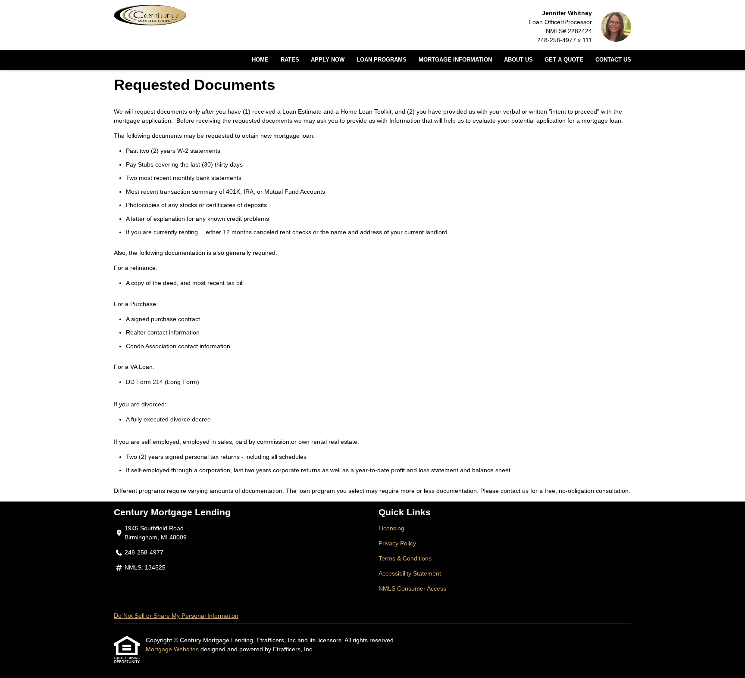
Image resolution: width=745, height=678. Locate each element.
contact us (515, 490)
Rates (290, 60)
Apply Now (327, 60)
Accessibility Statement (410, 573)
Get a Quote (564, 60)
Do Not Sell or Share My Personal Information (176, 615)
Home (260, 60)
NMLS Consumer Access (412, 588)
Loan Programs (382, 60)
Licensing (391, 528)
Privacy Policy (397, 543)
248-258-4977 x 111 (564, 40)
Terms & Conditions (405, 558)
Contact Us (613, 60)
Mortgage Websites (173, 649)
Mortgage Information (455, 60)
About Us (518, 60)
